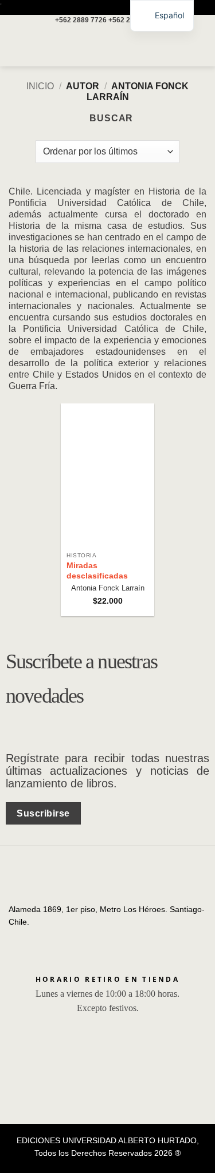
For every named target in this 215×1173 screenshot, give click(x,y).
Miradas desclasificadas (97, 570)
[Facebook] (18, 935)
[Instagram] (35, 935)
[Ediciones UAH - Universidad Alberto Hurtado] (107, 46)
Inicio (40, 86)
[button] (15, 46)
